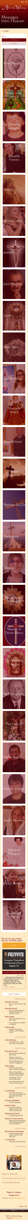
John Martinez (10, 1040)
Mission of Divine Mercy (14, 1119)
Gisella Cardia (10, 1105)
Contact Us (14, 1210)
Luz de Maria (10, 1091)
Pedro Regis (9, 1017)
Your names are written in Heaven (16, 1023)
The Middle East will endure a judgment (15, 1062)
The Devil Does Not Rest (16, 1141)
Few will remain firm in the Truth (16, 1019)
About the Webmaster (10, 1174)
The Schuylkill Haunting (11, 1182)
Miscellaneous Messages (14, 1131)
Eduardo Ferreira (11, 1002)
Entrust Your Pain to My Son (16, 1004)
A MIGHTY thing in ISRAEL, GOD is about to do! (15, 1030)
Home (6, 31)
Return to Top (23, 1206)
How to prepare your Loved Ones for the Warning (15, 1135)
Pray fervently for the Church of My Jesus (15, 1082)
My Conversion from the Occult (13, 1178)
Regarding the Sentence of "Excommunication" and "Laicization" (16, 1122)
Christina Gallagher (12, 1100)
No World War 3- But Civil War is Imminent (15, 1042)
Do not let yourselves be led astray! (16, 1054)
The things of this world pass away (14, 1078)
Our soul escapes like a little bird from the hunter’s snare (15, 1012)
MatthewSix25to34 (12, 1114)
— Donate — (14, 945)
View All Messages (20, 1146)
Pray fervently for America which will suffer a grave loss (14, 1109)
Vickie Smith (9, 1027)
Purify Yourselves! (14, 1102)
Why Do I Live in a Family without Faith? (15, 1058)
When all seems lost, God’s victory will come (16, 1068)
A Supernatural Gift (15, 1115)
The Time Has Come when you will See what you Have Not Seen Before (16, 1095)
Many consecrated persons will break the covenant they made (15, 1073)
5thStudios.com (20, 1198)
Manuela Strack (11, 1008)
